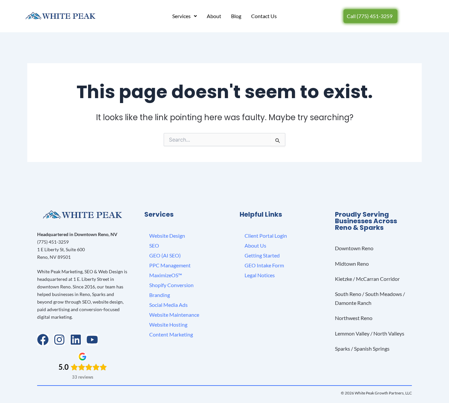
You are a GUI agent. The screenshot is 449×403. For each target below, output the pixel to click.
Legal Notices (260, 275)
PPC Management (170, 265)
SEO (154, 245)
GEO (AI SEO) (165, 255)
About (214, 16)
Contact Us (264, 16)
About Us (255, 245)
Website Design (167, 235)
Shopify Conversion (171, 285)
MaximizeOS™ (165, 275)
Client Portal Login (266, 235)
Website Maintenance (174, 314)
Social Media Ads (168, 305)
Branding (159, 295)
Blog (236, 16)
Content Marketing (171, 334)
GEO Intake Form (264, 265)
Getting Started (262, 255)
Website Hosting (168, 324)
